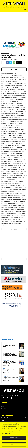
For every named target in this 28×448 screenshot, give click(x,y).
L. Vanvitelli (6, 351)
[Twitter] (10, 62)
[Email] (17, 62)
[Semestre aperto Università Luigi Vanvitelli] (21, 379)
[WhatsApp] (14, 62)
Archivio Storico (5, 53)
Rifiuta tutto (14, 444)
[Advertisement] (14, 27)
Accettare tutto (14, 437)
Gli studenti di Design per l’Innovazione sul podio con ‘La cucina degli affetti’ (10, 363)
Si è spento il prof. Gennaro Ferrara (9, 345)
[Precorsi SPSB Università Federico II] (21, 371)
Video (4, 368)
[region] (14, 435)
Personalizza (14, 441)
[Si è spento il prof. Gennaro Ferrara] (21, 346)
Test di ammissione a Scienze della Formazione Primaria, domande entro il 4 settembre (10, 354)
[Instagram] (7, 398)
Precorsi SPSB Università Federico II (8, 370)
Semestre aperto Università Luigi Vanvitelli (10, 378)
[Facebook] (7, 62)
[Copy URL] (20, 62)
